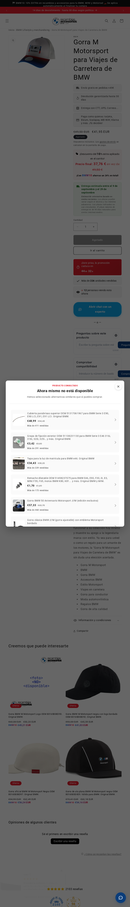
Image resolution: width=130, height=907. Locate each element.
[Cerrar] (118, 386)
